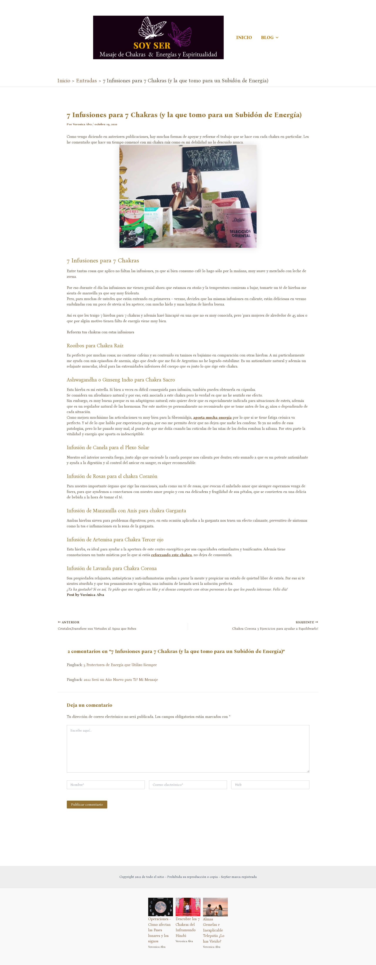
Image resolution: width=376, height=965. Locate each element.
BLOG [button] (267, 37)
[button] (276, 37)
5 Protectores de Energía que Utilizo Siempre (120, 665)
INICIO (244, 37)
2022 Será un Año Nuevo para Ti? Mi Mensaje (121, 679)
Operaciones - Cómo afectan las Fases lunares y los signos (159, 930)
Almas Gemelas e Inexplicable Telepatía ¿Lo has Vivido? (213, 930)
